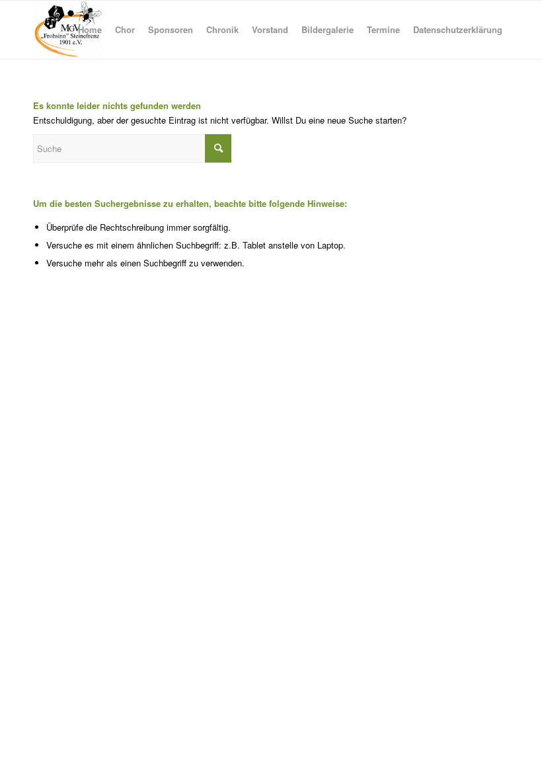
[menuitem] (89, 30)
